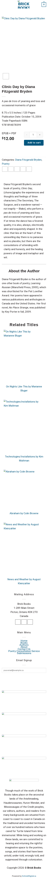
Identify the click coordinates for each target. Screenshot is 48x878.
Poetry (5, 163)
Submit (23, 677)
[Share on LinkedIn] (29, 169)
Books (24, 642)
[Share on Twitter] (11, 169)
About (24, 647)
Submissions (24, 653)
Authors (24, 644)
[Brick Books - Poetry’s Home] (24, 4)
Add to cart (34, 142)
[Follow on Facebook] (18, 622)
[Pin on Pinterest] (23, 169)
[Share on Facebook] (5, 169)
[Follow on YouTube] (30, 622)
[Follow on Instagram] (24, 622)
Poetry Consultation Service (24, 651)
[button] (4, 4)
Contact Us (24, 649)
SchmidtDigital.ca (29, 876)
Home (24, 640)
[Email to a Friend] (17, 169)
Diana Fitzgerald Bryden (28, 159)
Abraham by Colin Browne (24, 513)
